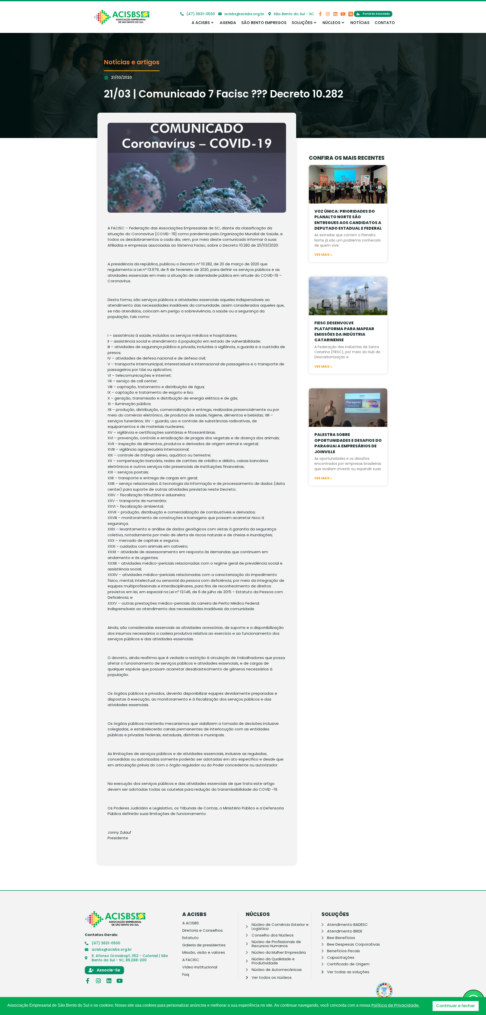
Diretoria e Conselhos (202, 930)
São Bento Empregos (264, 22)
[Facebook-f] (320, 14)
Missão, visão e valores (203, 952)
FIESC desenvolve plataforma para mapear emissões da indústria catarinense (344, 331)
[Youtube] (343, 14)
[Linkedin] (335, 14)
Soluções (302, 22)
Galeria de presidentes (204, 945)
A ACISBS (201, 22)
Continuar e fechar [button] (455, 1006)
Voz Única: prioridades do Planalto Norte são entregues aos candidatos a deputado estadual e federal (348, 219)
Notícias (360, 22)
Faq (185, 974)
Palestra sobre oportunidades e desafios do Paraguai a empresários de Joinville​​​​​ (348, 443)
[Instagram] (328, 14)
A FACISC (190, 960)
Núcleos (331, 22)
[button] (350, 14)
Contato (385, 22)
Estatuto (190, 938)
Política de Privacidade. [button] (395, 1005)
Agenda (228, 22)
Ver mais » (323, 255)
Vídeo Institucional (199, 967)
